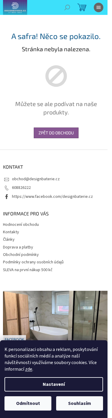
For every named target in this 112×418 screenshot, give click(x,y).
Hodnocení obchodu (21, 225)
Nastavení (54, 384)
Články (9, 240)
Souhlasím (79, 403)
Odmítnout (28, 403)
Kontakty (11, 232)
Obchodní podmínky (21, 255)
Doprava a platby (18, 247)
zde (28, 369)
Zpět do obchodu (56, 132)
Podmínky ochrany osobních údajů (33, 262)
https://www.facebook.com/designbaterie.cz (52, 197)
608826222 (21, 188)
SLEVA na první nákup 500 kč (28, 270)
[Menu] (99, 7)
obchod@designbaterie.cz (36, 179)
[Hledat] (67, 7)
